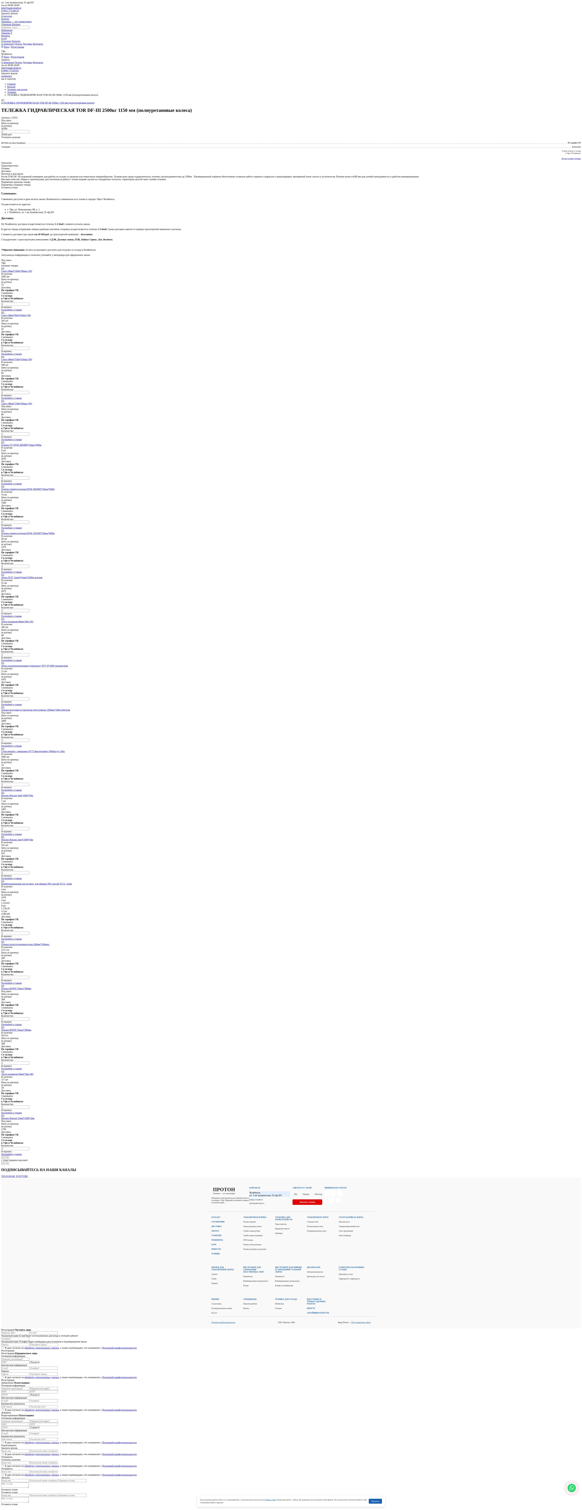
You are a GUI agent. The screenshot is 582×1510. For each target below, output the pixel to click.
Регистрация (17, 47)
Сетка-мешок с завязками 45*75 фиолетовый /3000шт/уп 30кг (33, 751)
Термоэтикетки (281, 1224)
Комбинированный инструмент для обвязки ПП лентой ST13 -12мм (36, 884)
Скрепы (214, 1274)
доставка (216, 1226)
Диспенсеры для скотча (315, 1276)
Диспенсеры (313, 1267)
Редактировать (8, 1445)
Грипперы (279, 1233)
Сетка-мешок (216, 1304)
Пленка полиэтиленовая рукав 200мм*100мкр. (25, 944)
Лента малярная (345, 1235)
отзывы (215, 1254)
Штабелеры (279, 1304)
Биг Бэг (214, 1313)
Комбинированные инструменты (255, 1281)
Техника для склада (286, 1299)
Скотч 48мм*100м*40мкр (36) (16, 271)
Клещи (245, 1286)
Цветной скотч (344, 1222)
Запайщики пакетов (318, 1313)
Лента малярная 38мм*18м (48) (17, 1074)
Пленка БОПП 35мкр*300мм (16, 988)
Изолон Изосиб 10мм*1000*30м (17, 1118)
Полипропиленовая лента (316, 1231)
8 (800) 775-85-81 (10, 70)
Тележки (278, 1308)
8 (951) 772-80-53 (10, 10)
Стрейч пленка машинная (253, 1235)
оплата (215, 1231)
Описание (6, 163)
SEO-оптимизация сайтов (361, 1322)
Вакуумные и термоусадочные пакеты (316, 1301)
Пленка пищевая (249, 1222)
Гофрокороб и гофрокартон (349, 1279)
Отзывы (5, 168)
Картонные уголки (346, 1274)
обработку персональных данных (41, 1348)
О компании (7, 44)
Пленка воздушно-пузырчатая (254, 1249)
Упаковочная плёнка (255, 1217)
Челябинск (6, 54)
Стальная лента (312, 1222)
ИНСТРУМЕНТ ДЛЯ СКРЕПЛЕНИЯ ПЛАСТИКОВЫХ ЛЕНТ (253, 1269)
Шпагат (311, 1308)
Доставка (27, 44)
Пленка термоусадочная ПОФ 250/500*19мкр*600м (28, 533)
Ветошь (246, 1308)
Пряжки (214, 1283)
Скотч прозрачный (346, 1231)
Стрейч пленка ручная (251, 1231)
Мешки (215, 1299)
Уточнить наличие (10, 137)
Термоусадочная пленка (252, 1226)
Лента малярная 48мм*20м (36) (17, 621)
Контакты (38, 44)
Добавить (6, 1412)
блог (214, 1245)
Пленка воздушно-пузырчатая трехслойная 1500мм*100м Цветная (35, 710)
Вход (6, 47)
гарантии (216, 1235)
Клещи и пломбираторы (284, 1286)
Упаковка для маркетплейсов (283, 1218)
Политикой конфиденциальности (119, 1348)
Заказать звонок (9, 13)
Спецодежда (250, 1299)
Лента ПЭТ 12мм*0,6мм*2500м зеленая (21, 577)
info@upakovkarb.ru (11, 8)
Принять (375, 1501)
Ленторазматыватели (315, 1272)
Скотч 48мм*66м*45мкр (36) (16, 315)
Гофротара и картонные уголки (351, 1268)
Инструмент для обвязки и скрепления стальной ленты (288, 1269)
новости (216, 1249)
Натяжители (248, 1276)
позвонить (6, 76)
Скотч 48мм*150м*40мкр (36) (16, 403)
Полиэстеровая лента (315, 1226)
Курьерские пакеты (282, 1229)
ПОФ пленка (248, 1240)
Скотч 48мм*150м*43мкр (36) (16, 359)
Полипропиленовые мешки (221, 1308)
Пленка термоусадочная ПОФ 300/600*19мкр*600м (28, 489)
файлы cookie (271, 1500)
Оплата (18, 44)
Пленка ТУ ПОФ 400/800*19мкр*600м (21, 445)
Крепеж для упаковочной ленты (222, 1268)
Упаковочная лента (318, 1217)
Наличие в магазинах (12, 174)
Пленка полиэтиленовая (252, 1245)
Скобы (213, 1279)
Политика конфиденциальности (223, 1322)
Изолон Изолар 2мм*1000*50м (17, 839)
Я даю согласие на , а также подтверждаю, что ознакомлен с (71, 1348)
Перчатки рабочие (250, 1304)
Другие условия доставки (571, 159)
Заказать (5, 1477)
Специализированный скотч (349, 1226)
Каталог (215, 1217)
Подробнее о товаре (11, 309)
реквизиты (217, 1240)
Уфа (3, 51)
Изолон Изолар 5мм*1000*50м (17, 795)
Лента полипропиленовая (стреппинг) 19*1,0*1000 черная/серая (34, 665)
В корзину (6, 307)
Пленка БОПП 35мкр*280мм (16, 1030)
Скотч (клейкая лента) (351, 1217)
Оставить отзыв (9, 187)
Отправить (6, 1457)
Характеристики (9, 165)
